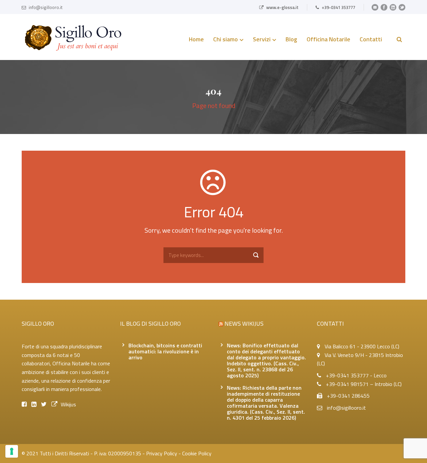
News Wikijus (244, 323)
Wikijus (68, 404)
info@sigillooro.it (45, 7)
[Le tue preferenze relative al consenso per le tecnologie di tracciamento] (11, 451)
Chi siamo (225, 40)
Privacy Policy (161, 453)
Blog (291, 40)
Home (196, 40)
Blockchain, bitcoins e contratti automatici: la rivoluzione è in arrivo (165, 351)
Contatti (371, 40)
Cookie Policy (196, 453)
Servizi (262, 40)
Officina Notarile (328, 40)
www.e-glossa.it (282, 7)
